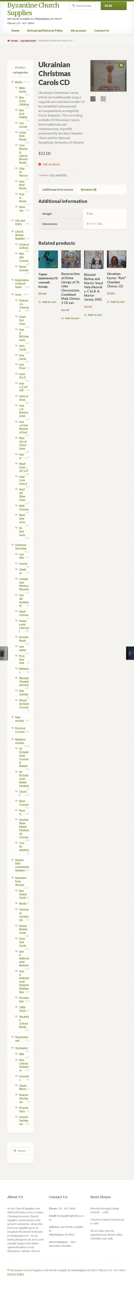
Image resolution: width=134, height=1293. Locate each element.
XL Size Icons (22, 531)
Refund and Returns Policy (45, 30)
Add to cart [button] (49, 301)
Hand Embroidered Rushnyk (24, 958)
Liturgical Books (23, 185)
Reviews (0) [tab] (88, 189)
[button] (121, 65)
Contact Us (101, 30)
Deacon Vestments (23, 1098)
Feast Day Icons (22, 320)
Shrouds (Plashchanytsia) (24, 681)
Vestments (21, 1047)
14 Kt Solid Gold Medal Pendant (24, 778)
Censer (23, 563)
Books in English (23, 113)
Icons (18, 294)
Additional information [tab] (57, 189)
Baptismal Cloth (23, 894)
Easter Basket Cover (23, 929)
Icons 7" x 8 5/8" (23, 387)
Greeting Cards (22, 942)
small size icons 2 (23, 480)
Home (15, 30)
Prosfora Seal (22, 659)
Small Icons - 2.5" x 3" (23, 467)
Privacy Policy (15, 1274)
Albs (21, 1053)
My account (78, 30)
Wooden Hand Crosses (24, 703)
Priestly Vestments (23, 1120)
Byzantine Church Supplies (33, 9)
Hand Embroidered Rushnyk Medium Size (24, 981)
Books (19, 81)
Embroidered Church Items (22, 283)
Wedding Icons (22, 518)
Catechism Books (23, 136)
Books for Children (24, 101)
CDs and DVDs (28, 40)
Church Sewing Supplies (20, 235)
